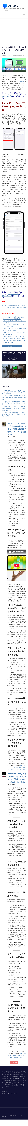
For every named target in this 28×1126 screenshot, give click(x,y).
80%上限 (4, 346)
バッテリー (8, 75)
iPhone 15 (21, 81)
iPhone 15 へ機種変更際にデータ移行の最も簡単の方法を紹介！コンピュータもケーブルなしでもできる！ (14, 354)
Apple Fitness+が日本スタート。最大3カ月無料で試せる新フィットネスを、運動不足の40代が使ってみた (13, 408)
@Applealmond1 (7, 97)
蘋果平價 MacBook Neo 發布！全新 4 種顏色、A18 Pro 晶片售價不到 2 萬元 (16, 767)
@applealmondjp (13, 95)
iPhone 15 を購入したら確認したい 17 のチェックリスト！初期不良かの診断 (13, 358)
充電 (20, 346)
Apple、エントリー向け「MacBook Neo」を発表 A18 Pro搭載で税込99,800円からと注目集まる (13, 392)
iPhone (15, 55)
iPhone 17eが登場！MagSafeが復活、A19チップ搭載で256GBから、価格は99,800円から (14, 403)
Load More (14, 1062)
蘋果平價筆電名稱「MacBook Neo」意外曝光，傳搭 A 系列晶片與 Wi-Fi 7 (16, 1055)
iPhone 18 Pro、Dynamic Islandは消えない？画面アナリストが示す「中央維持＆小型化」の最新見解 (13, 414)
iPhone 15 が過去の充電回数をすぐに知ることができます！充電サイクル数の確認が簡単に (14, 307)
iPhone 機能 (20, 55)
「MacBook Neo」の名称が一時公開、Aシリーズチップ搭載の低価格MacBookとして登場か (14, 397)
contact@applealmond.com (9, 1093)
